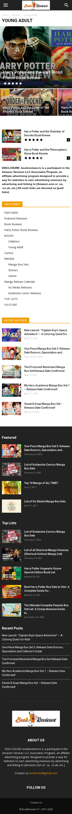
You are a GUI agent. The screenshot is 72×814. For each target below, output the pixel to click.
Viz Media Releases (20, 287)
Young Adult (15, 247)
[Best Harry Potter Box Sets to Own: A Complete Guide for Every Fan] (11, 591)
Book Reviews (13, 224)
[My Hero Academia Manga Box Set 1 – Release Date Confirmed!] (11, 390)
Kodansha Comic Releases (24, 293)
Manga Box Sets (18, 264)
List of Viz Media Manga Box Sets (45, 501)
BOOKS (9, 235)
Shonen (13, 270)
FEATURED (11, 212)
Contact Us (36, 802)
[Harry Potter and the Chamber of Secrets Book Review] (11, 136)
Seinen (12, 276)
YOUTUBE (10, 304)
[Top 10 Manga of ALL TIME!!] (11, 487)
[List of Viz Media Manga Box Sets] (11, 506)
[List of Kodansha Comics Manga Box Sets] (11, 469)
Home (5, 15)
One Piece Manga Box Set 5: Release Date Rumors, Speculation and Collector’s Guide (32, 649)
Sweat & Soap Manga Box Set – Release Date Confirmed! (29, 684)
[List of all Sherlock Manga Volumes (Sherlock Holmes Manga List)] (11, 554)
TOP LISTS (11, 299)
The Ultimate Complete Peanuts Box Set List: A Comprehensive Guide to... (46, 609)
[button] (66, 5)
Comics (8, 253)
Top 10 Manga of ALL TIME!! (41, 483)
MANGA (9, 258)
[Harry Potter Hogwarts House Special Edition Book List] (11, 573)
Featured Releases (15, 218)
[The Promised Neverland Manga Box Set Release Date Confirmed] (11, 371)
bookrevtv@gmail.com (43, 773)
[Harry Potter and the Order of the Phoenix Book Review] (29, 103)
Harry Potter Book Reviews (21, 230)
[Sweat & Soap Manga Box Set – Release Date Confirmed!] (11, 408)
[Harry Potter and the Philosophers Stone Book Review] (11, 154)
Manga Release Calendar (19, 281)
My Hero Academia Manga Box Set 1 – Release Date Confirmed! (33, 673)
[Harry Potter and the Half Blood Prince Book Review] (36, 57)
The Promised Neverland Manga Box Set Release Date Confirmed (35, 661)
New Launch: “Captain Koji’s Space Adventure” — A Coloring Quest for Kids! (32, 637)
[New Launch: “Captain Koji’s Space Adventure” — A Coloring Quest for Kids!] (11, 335)
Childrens (14, 241)
